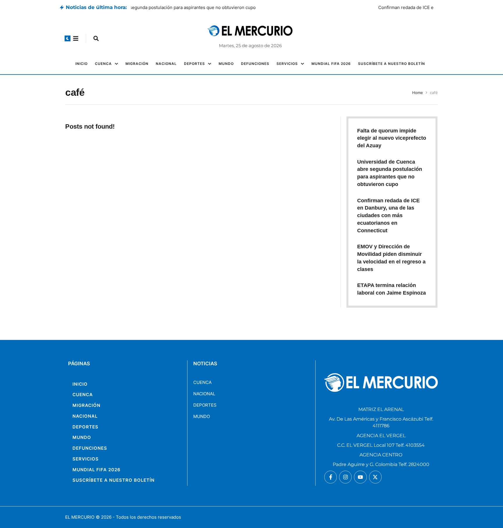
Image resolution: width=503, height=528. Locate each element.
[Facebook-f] (330, 477)
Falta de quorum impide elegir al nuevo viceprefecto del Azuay (391, 138)
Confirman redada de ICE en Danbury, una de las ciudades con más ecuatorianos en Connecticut (388, 215)
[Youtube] (360, 477)
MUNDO (201, 416)
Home (417, 92)
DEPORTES (205, 405)
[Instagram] (345, 477)
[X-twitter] (375, 477)
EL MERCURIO (79, 517)
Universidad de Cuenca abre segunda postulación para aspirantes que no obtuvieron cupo (224, 7)
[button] (67, 38)
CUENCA (202, 382)
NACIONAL (204, 393)
